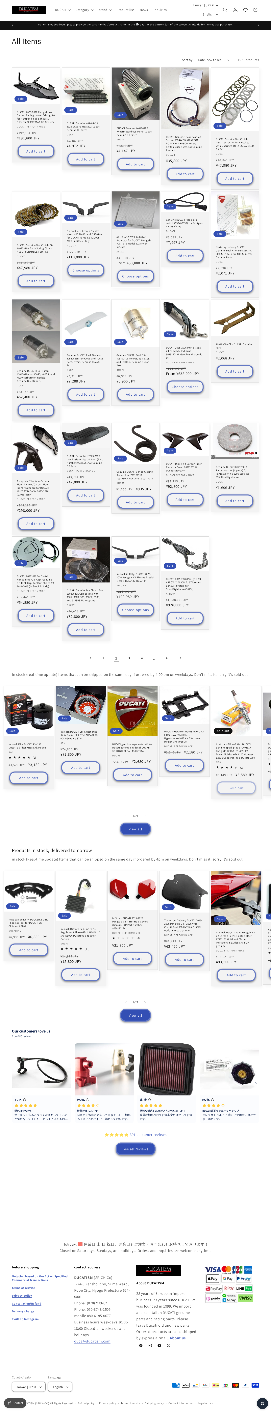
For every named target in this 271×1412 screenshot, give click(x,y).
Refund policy (86, 1403)
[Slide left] (126, 815)
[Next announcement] (258, 25)
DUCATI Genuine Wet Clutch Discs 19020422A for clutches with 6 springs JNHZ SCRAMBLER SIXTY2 (235, 144)
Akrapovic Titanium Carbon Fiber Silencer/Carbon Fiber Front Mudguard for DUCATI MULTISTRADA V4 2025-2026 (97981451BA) (33, 487)
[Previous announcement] (12, 25)
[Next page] (180, 658)
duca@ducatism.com (92, 1340)
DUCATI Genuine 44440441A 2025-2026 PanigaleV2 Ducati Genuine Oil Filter (83, 127)
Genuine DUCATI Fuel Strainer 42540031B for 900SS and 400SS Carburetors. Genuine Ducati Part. (85, 360)
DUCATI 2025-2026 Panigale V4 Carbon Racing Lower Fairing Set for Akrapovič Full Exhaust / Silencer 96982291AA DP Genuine (36, 117)
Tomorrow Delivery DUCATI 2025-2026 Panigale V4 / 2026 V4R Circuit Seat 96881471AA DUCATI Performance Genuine (183, 925)
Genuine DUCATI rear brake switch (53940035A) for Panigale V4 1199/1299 (184, 223)
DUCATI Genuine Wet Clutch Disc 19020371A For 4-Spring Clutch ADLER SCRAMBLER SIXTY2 (35, 248)
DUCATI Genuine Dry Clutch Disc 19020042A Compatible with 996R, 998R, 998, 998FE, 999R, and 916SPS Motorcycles (85, 595)
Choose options (85, 270)
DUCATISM (28, 1403)
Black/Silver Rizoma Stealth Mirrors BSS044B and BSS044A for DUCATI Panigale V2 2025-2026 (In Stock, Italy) (84, 236)
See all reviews (135, 1149)
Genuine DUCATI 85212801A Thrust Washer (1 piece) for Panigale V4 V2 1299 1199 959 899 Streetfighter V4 (233, 472)
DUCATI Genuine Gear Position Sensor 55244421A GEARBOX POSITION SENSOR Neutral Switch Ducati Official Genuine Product (184, 143)
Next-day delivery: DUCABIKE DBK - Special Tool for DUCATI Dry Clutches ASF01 (28, 923)
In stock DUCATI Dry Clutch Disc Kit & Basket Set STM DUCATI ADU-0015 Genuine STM (80, 735)
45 (167, 658)
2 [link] (116, 658)
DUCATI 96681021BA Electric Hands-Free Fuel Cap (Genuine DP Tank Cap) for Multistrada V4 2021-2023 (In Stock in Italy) (35, 581)
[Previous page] (90, 658)
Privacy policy (107, 1403)
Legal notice (205, 1403)
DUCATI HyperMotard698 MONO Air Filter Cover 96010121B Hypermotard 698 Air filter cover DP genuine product (184, 736)
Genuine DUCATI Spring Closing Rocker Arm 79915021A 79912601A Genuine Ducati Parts (135, 475)
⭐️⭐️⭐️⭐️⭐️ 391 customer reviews (135, 1134)
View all (135, 829)
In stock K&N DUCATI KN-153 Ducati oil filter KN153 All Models (27, 746)
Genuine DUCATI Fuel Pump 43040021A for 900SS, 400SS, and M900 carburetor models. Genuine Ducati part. (36, 376)
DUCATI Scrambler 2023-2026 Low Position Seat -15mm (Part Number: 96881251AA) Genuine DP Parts (85, 461)
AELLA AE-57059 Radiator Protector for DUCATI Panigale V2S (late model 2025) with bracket (133, 242)
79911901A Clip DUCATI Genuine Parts (234, 346)
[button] (62, 10)
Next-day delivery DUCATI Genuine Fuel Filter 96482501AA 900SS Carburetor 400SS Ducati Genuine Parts (234, 252)
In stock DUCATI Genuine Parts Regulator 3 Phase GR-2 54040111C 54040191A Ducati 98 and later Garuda (80, 934)
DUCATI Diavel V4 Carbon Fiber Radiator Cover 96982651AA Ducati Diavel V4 (184, 467)
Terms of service (130, 1403)
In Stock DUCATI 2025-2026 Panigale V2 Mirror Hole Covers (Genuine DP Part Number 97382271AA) (130, 923)
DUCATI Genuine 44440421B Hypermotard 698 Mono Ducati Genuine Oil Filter (134, 132)
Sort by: (187, 60)
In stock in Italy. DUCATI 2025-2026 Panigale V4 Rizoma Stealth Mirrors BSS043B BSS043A (135, 577)
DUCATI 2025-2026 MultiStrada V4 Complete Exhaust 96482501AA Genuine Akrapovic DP (184, 352)
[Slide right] (145, 815)
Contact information (180, 1403)
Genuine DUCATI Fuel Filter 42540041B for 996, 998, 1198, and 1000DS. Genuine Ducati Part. (133, 360)
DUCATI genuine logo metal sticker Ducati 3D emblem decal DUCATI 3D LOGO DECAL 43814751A (132, 748)
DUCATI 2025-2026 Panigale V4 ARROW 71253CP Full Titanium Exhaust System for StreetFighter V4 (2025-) (183, 584)
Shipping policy (154, 1403)
